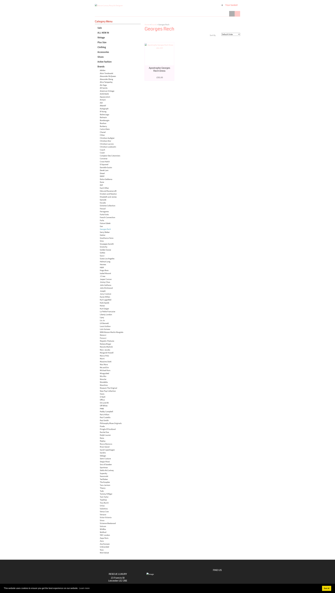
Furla (102, 220)
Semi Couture (105, 458)
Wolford (103, 532)
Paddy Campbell (106, 411)
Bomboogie (104, 120)
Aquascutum (105, 97)
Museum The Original (108, 388)
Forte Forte (104, 214)
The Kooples (105, 482)
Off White (103, 405)
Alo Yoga (103, 85)
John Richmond (106, 288)
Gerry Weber (105, 232)
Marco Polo (104, 355)
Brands (101, 66)
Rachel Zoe (104, 432)
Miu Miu (103, 376)
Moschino (104, 385)
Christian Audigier (107, 138)
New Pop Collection (108, 391)
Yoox (102, 550)
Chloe (102, 135)
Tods (102, 491)
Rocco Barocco (106, 444)
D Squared (104, 164)
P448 (102, 408)
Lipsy (102, 317)
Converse (103, 158)
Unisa (102, 505)
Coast (102, 152)
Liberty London (106, 314)
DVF (101, 185)
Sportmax (104, 467)
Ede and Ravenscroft (108, 191)
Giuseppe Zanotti (107, 244)
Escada (103, 202)
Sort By (213, 35)
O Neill (102, 397)
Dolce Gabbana (106, 179)
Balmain (103, 117)
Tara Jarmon (105, 485)
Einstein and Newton (108, 194)
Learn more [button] (84, 588)
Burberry (103, 126)
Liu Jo (102, 320)
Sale (99, 27)
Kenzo (102, 305)
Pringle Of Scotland (108, 429)
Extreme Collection (107, 205)
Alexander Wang (106, 79)
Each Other (104, 188)
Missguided (104, 373)
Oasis (102, 394)
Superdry (103, 473)
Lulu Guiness (105, 329)
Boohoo (103, 123)
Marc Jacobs (105, 350)
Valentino (104, 508)
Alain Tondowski (106, 73)
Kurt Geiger (104, 308)
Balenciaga (104, 114)
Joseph (103, 291)
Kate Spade (104, 302)
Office (102, 399)
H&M (102, 267)
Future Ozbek (105, 223)
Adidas (102, 70)
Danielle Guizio (106, 167)
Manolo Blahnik (106, 347)
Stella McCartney (107, 470)
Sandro (103, 452)
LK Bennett (104, 323)
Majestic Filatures (107, 341)
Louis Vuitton (105, 326)
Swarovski (104, 476)
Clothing (101, 47)
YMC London (105, 535)
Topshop (103, 499)
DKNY (102, 176)
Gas (101, 226)
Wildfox (103, 529)
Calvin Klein (105, 129)
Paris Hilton (104, 414)
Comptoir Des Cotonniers (110, 155)
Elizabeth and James (108, 197)
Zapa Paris (104, 538)
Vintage (101, 37)
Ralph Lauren (105, 435)
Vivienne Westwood (108, 523)
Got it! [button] (327, 588)
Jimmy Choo (105, 282)
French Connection (107, 217)
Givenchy (103, 247)
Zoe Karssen (105, 544)
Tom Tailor (104, 497)
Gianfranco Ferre (106, 238)
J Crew (102, 276)
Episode (103, 199)
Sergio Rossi (105, 461)
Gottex (102, 252)
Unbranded (104, 547)
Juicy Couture (105, 294)
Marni (102, 358)
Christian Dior (105, 141)
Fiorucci (103, 338)
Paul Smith (104, 420)
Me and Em (104, 367)
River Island (104, 447)
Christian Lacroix (107, 144)
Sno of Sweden (106, 464)
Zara (102, 541)
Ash (101, 102)
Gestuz (102, 235)
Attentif (103, 105)
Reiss (102, 438)
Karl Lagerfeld (105, 299)
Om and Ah (104, 402)
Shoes (100, 56)
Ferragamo (104, 211)
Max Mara (104, 364)
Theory (102, 488)
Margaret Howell (106, 352)
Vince (102, 520)
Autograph (104, 108)
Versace (103, 514)
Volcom (103, 526)
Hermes (103, 264)
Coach (102, 150)
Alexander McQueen (108, 76)
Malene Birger (105, 344)
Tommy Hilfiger (106, 494)
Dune (102, 182)
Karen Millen (105, 297)
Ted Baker (104, 479)
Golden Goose (105, 250)
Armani (103, 99)
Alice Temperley (106, 82)
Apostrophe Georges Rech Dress (159, 69)
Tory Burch (104, 502)
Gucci (102, 255)
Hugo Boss (104, 270)
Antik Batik (104, 94)
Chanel (103, 132)
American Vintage (107, 91)
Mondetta (104, 382)
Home (147, 24)
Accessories (103, 51)
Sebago (103, 455)
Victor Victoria (105, 517)
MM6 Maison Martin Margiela (111, 332)
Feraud (102, 208)
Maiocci (103, 335)
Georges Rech (105, 229)
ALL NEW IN (103, 32)
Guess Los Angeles (107, 258)
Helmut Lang (105, 261)
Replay (102, 441)
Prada (102, 426)
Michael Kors (105, 370)
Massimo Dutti (105, 361)
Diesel (102, 173)
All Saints (103, 88)
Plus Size (101, 42)
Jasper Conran (106, 279)
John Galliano (105, 285)
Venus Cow (104, 511)
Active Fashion (104, 61)
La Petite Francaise (107, 311)
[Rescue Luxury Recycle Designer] (109, 5)
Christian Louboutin (108, 147)
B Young (103, 111)
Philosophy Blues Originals (111, 423)
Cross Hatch (105, 161)
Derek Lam (104, 170)
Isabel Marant (105, 273)
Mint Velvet (104, 552)
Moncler (103, 379)
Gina (102, 241)
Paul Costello (105, 417)
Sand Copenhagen (107, 450)
